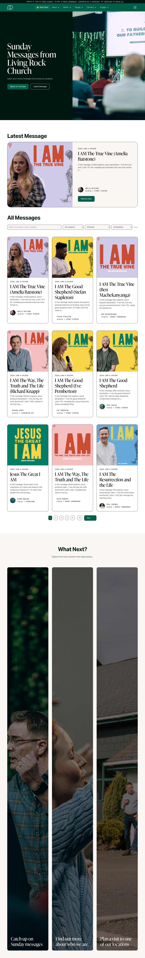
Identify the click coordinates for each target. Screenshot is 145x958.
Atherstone (95, 1)
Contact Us (119, 1)
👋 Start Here (42, 7)
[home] (10, 7)
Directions (108, 1)
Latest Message (40, 86)
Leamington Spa (83, 1)
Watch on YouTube (18, 86)
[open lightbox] (108, 65)
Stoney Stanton (47, 1)
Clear (136, 227)
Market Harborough (69, 1)
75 (80, 518)
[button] (55, 7)
